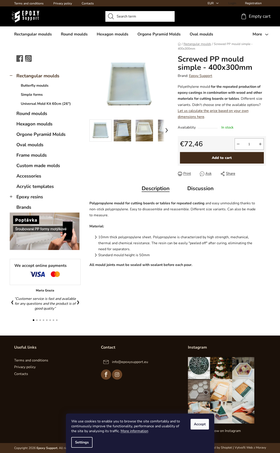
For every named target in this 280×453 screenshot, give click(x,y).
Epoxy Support (200, 75)
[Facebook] (106, 374)
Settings (82, 442)
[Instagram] (117, 374)
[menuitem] (33, 34)
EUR (211, 3)
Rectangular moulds (37, 76)
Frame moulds (31, 155)
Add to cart (222, 157)
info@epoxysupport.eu (130, 361)
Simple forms (32, 94)
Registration (253, 3)
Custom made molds (38, 165)
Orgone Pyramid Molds (41, 134)
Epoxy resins (29, 197)
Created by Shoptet (218, 447)
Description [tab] (156, 188)
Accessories (28, 176)
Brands (23, 207)
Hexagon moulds (34, 124)
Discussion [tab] (200, 188)
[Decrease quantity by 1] (238, 144)
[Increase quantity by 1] (260, 144)
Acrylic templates (35, 186)
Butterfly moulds (34, 85)
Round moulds (31, 113)
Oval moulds (29, 145)
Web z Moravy (256, 447)
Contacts (88, 3)
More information (134, 431)
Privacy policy (62, 3)
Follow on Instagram (224, 430)
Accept (200, 424)
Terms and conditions (29, 3)
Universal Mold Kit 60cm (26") (46, 103)
